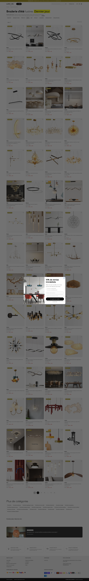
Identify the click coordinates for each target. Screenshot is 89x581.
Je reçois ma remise (55, 299)
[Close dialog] (64, 278)
